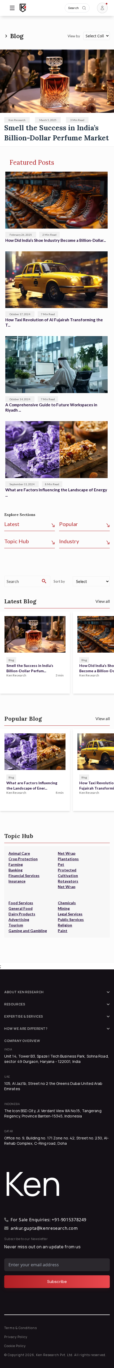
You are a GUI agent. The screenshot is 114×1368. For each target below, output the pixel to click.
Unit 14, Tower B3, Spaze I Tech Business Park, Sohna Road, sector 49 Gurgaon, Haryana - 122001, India (56, 1059)
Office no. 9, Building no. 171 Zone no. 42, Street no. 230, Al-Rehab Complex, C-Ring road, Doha (56, 1140)
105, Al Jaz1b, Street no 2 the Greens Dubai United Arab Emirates (53, 1086)
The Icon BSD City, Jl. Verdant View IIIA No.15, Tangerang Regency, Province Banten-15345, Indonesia (53, 1113)
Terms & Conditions (20, 1328)
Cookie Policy (15, 1346)
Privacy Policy (15, 1337)
